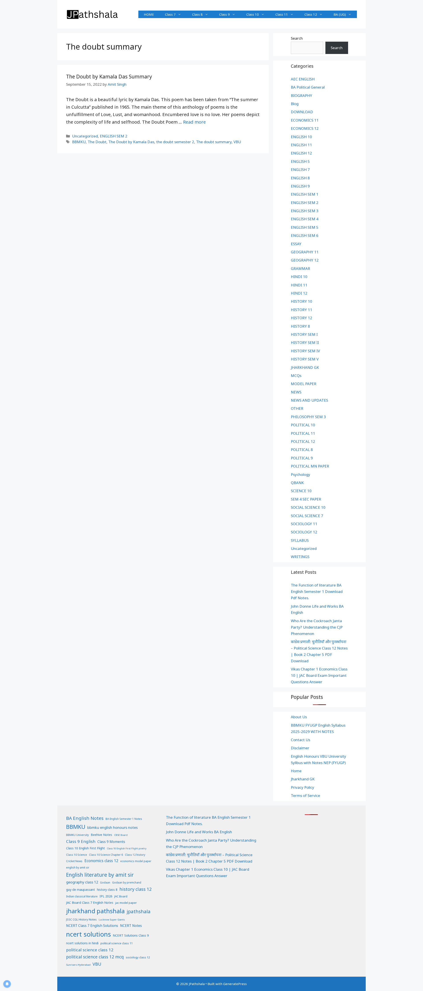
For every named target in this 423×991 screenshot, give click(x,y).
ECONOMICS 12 (305, 128)
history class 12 (135, 889)
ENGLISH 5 (300, 161)
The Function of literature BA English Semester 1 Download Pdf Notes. (317, 591)
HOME (149, 14)
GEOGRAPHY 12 (305, 260)
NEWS (296, 392)
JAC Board (120, 896)
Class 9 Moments (111, 841)
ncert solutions (88, 934)
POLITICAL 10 (303, 424)
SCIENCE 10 (301, 490)
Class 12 (310, 14)
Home (296, 770)
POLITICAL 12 (303, 441)
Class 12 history (135, 855)
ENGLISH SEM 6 (304, 235)
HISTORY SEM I (304, 334)
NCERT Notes (131, 925)
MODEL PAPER (303, 383)
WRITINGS (300, 556)
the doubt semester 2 (175, 141)
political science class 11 (116, 943)
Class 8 (197, 14)
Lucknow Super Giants (112, 919)
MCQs (296, 375)
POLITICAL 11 (303, 433)
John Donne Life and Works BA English (199, 831)
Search (297, 38)
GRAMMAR (300, 268)
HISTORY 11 (301, 309)
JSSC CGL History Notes (81, 919)
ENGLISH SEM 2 (113, 136)
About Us (299, 716)
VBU (237, 141)
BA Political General (308, 87)
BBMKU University (77, 835)
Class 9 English (80, 841)
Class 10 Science (76, 855)
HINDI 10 (299, 276)
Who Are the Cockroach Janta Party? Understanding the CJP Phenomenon (317, 627)
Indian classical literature (82, 896)
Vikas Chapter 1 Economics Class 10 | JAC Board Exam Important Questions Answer (319, 675)
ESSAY (296, 243)
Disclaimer (300, 747)
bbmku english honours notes (112, 827)
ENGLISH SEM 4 (304, 218)
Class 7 (170, 14)
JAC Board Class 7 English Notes (89, 902)
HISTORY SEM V (305, 359)
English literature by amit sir (100, 874)
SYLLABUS (300, 540)
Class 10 (252, 14)
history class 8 (107, 889)
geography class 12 (82, 882)
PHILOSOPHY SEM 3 (308, 416)
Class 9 (224, 14)
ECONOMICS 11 (305, 120)
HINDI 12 (299, 293)
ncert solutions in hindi (82, 943)
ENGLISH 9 (300, 186)
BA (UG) (340, 14)
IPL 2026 (106, 896)
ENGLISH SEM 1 (304, 194)
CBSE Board (121, 835)
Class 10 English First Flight (85, 848)
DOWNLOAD (302, 111)
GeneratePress (235, 984)
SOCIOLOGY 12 (304, 531)
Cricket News (74, 861)
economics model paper (135, 861)
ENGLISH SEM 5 (304, 227)
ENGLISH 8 (300, 177)
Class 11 (281, 14)
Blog (295, 103)
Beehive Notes (101, 835)
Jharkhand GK (303, 778)
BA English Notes (85, 818)
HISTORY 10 (301, 301)
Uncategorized (85, 136)
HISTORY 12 (301, 317)
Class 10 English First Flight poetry (126, 848)
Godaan (105, 882)
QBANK (297, 482)
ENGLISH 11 (301, 144)
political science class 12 (89, 949)
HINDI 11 (299, 285)
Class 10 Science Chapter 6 (106, 855)
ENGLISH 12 (301, 153)
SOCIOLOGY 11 (304, 523)
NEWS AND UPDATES (309, 400)
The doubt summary (214, 141)
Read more (194, 122)
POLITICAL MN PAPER (310, 466)
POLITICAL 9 (302, 457)
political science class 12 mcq (95, 957)
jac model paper (126, 903)
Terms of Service (305, 795)
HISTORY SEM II (305, 342)
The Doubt (97, 141)
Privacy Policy (302, 787)
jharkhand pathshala (95, 911)
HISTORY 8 (300, 326)
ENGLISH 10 (301, 136)
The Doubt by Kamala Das (131, 141)
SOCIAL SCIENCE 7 (307, 515)
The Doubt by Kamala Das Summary (109, 76)
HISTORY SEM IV (305, 350)
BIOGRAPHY (301, 95)
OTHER (297, 408)
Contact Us (300, 739)
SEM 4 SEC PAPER (306, 499)
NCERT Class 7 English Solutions (92, 925)
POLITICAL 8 (302, 449)
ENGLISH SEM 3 (304, 210)
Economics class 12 (101, 860)
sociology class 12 (138, 957)
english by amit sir (77, 867)
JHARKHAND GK (305, 367)
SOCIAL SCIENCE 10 (308, 507)
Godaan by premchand (126, 882)
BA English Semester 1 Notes (124, 819)
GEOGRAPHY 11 (305, 251)
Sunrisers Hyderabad (78, 964)
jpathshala (138, 911)
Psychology (300, 474)
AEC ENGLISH (303, 79)
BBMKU (79, 141)
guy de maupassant (80, 889)
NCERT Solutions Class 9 (131, 935)
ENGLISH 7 (300, 169)
